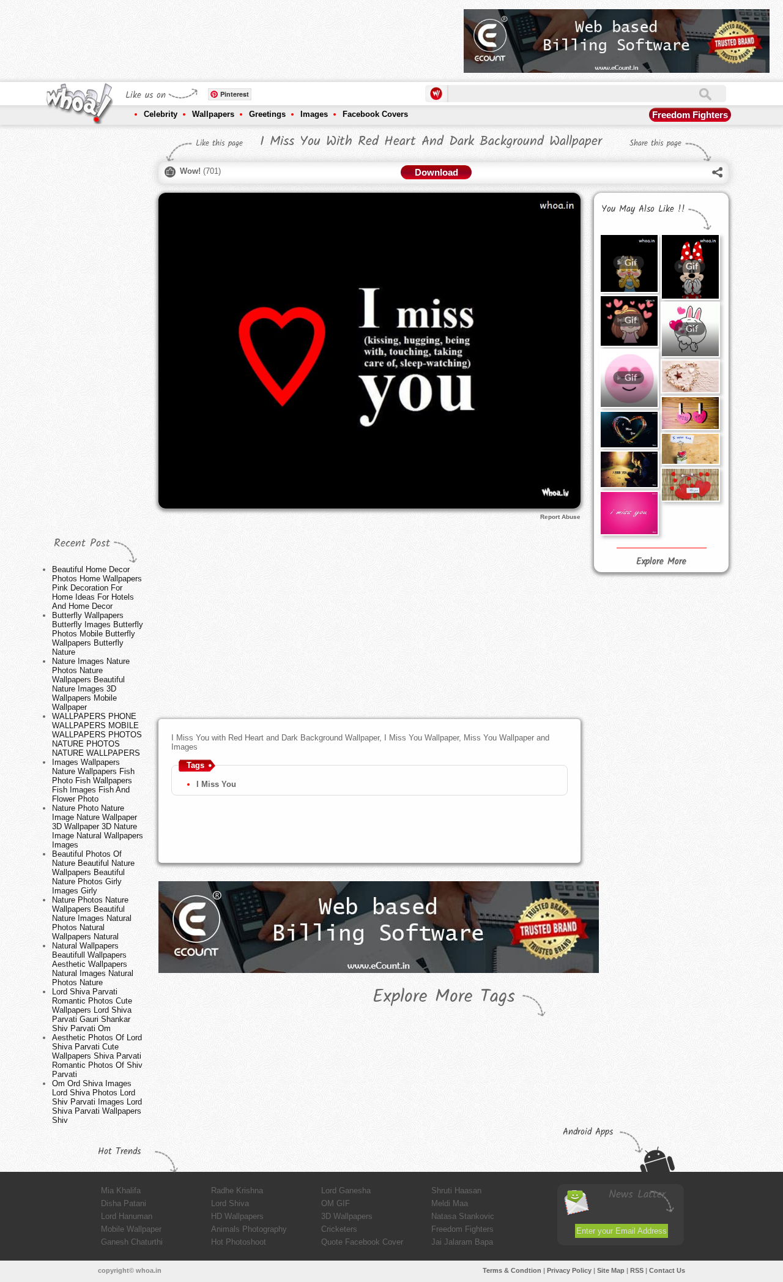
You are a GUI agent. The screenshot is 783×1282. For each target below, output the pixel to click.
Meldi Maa (449, 1203)
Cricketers (339, 1229)
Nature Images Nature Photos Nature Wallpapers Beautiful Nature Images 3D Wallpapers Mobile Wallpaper (91, 684)
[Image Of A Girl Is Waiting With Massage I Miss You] (629, 469)
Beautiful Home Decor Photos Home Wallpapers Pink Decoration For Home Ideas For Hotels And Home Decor (97, 588)
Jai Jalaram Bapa (462, 1242)
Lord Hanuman (126, 1216)
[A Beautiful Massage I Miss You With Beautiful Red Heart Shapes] (690, 485)
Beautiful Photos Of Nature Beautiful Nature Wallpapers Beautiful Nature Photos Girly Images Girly (93, 872)
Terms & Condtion (512, 1270)
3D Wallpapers (347, 1216)
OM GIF (335, 1203)
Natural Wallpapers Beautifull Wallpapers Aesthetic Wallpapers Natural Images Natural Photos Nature (92, 964)
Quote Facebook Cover (362, 1242)
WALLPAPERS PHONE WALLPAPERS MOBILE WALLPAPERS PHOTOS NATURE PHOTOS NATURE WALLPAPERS (97, 735)
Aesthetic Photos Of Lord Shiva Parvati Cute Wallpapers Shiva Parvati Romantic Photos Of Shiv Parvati (97, 1056)
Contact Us (667, 1270)
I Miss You (216, 784)
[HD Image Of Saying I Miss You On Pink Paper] (629, 513)
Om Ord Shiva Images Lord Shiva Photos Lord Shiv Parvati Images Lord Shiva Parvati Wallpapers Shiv (97, 1102)
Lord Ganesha (346, 1190)
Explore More (661, 561)
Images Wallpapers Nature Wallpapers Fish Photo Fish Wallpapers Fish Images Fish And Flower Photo (93, 780)
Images (314, 114)
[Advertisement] (232, 36)
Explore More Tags (444, 997)
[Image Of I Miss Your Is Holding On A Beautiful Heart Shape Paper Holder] (690, 449)
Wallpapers (213, 114)
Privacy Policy (569, 1270)
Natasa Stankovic (462, 1216)
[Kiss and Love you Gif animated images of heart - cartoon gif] (629, 263)
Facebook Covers (375, 114)
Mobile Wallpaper (131, 1229)
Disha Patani (123, 1203)
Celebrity (160, 114)
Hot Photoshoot (238, 1242)
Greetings (267, 114)
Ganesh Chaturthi (132, 1242)
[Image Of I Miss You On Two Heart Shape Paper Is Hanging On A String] (690, 413)
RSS (637, 1270)
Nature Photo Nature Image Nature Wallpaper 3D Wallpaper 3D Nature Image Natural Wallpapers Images (97, 826)
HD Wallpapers (237, 1216)
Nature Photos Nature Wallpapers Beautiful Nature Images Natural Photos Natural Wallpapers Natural (92, 918)
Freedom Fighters (690, 115)
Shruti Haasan (456, 1190)
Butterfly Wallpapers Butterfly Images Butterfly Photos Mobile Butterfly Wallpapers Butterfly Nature (97, 634)
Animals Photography (249, 1229)
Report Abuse (560, 516)
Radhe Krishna (237, 1190)
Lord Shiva (230, 1203)
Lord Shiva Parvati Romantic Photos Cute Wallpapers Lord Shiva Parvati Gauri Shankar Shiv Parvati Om (92, 1010)
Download (436, 172)
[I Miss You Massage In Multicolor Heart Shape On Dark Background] (629, 429)
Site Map (611, 1270)
